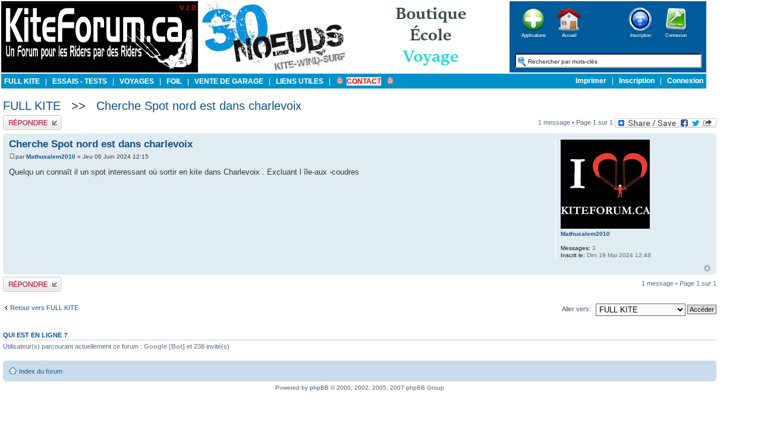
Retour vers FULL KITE (44, 307)
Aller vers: (576, 308)
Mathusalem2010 (51, 156)
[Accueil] (569, 34)
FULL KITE (32, 105)
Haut (707, 268)
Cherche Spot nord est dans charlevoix (198, 105)
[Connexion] (676, 34)
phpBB (319, 387)
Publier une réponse (32, 118)
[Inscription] (640, 34)
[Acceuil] (99, 70)
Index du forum (40, 371)
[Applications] (533, 34)
